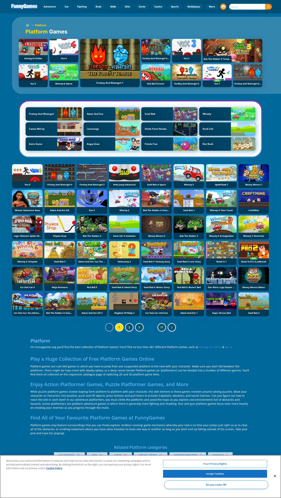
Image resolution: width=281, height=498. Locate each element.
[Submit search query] (268, 7)
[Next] (172, 327)
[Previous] (109, 327)
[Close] (275, 476)
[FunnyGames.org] (27, 25)
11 (161, 327)
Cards (142, 6)
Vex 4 (228, 347)
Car (67, 6)
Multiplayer (194, 6)
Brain (99, 6)
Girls (127, 6)
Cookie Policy (54, 468)
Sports (175, 6)
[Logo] (24, 6)
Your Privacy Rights (215, 463)
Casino (158, 6)
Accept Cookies (215, 473)
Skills (113, 6)
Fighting (82, 6)
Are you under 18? (216, 484)
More (212, 6)
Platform (40, 25)
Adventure (50, 6)
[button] (223, 7)
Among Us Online (210, 347)
